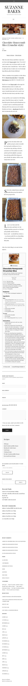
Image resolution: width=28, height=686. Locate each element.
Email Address (5, 390)
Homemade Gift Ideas (7, 566)
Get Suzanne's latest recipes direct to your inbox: (12, 464)
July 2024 (4, 655)
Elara (3, 679)
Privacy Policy (5, 578)
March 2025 (4, 634)
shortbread (15, 109)
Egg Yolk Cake (5, 497)
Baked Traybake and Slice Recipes (11, 446)
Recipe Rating (5, 405)
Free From (4, 575)
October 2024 (5, 646)
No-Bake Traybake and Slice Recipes (14, 38)
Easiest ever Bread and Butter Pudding (10, 491)
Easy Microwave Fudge (11, 510)
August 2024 (5, 652)
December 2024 (5, 640)
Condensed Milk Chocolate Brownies (14, 508)
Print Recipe (18, 55)
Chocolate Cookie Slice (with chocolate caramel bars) (13, 493)
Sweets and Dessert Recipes (10, 456)
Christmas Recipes (8, 452)
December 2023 (5, 673)
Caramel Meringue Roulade (18, 366)
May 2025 (4, 629)
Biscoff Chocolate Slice (11, 77)
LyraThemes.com (9, 681)
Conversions (5, 563)
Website (4, 397)
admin (5, 50)
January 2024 (5, 670)
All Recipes (4, 38)
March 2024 (4, 664)
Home (3, 569)
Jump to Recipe (10, 55)
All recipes (5, 560)
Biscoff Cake (4, 495)
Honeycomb (14, 84)
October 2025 (5, 620)
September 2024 (5, 649)
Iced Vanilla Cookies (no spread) (9, 499)
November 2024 (5, 643)
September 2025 (5, 623)
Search (20, 482)
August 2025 (5, 626)
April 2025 (4, 631)
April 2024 (4, 661)
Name (3, 383)
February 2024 (5, 667)
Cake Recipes (7, 450)
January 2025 (5, 637)
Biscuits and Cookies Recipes (10, 448)
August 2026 (5, 617)
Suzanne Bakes (14, 9)
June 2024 (4, 658)
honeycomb (13, 62)
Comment (4, 409)
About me (4, 572)
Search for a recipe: (7, 479)
